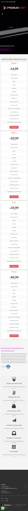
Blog (2, 498)
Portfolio (6, 498)
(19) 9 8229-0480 (12, 1)
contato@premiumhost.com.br (10, 488)
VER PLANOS (8, 50)
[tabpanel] (14, 27)
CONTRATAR (14, 127)
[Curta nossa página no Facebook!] (7, 501)
